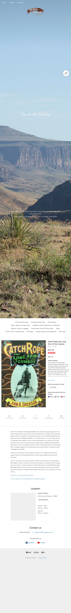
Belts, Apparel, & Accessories (20, 325)
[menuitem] (66, 337)
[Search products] (66, 73)
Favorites (35, 418)
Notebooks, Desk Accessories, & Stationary (46, 325)
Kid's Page (30, 331)
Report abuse (42, 558)
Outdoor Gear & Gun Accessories (46, 331)
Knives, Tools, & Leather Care (15, 331)
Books (58, 328)
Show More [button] (51, 380)
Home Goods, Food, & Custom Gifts (42, 328)
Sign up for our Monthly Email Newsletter (22, 475)
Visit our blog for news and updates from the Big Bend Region (28, 479)
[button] (53, 387)
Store (4, 2)
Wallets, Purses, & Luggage (19, 328)
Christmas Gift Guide (21, 322)
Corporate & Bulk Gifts (38, 322)
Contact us (20, 2)
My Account (9, 418)
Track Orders (22, 418)
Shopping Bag (48, 418)
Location (11, 2)
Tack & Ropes (52, 322)
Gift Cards (62, 331)
